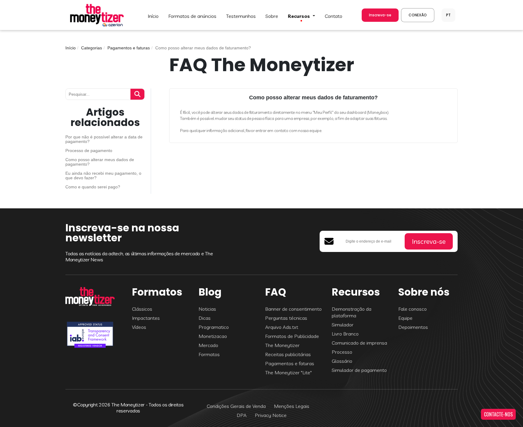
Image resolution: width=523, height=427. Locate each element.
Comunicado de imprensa (359, 343)
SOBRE (271, 16)
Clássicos (142, 309)
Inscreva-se (380, 15)
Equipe (405, 318)
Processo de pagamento (88, 150)
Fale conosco (412, 309)
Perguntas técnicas (286, 318)
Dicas (205, 318)
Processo (342, 352)
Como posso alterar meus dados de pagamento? (99, 162)
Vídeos (139, 327)
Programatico (214, 327)
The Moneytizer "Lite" (288, 372)
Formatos (209, 354)
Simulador (343, 325)
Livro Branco (345, 334)
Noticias (207, 309)
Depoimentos (413, 327)
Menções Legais (291, 406)
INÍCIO (153, 16)
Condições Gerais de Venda (236, 406)
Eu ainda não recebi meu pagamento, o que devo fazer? (103, 175)
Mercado (208, 345)
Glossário (342, 361)
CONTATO (333, 16)
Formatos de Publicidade (292, 336)
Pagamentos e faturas (128, 47)
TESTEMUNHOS (241, 16)
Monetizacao (213, 336)
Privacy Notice (271, 415)
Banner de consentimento (293, 309)
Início (70, 47)
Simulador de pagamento (359, 370)
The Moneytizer (282, 345)
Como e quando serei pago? (92, 187)
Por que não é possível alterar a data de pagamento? (104, 139)
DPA (242, 415)
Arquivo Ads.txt (281, 327)
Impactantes (146, 318)
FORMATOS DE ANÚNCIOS (192, 16)
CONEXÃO (418, 15)
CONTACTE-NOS (498, 414)
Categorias (91, 47)
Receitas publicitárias (288, 354)
